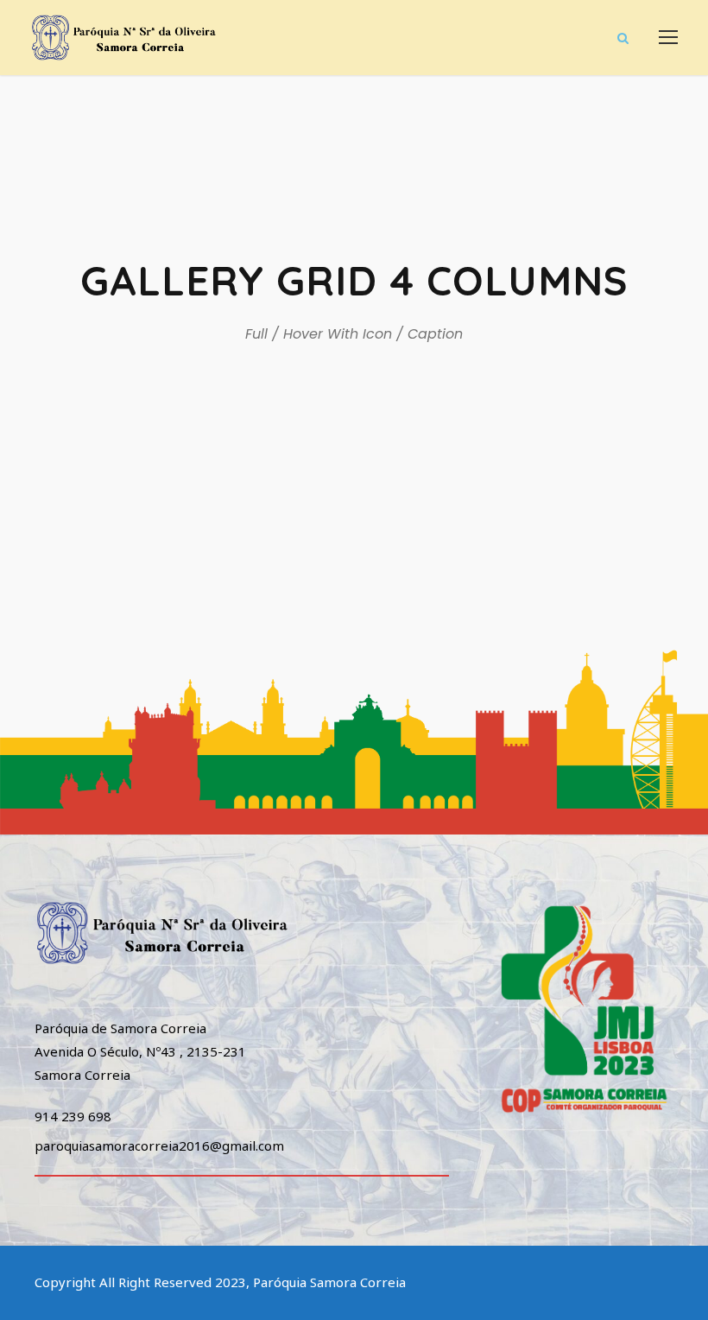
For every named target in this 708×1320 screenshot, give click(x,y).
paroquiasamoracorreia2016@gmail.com (159, 1145)
